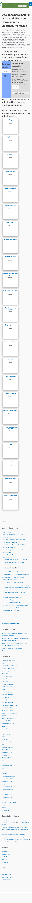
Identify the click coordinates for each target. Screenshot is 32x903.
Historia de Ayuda (6, 742)
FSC (3, 731)
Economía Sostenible (7, 710)
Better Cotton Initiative (8, 676)
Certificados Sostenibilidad (9, 686)
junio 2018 (4, 859)
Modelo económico (7, 755)
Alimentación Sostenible (8, 660)
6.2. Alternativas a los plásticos (12, 608)
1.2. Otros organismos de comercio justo (14, 539)
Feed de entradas (6, 874)
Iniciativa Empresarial (7, 747)
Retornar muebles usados (9, 802)
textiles (4, 807)
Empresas (4, 715)
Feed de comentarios (7, 877)
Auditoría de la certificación (9, 665)
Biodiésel (4, 679)
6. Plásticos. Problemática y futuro (11, 602)
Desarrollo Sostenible (7, 702)
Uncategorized (6, 810)
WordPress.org (6, 879)
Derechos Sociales (7, 692)
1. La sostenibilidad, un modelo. (10, 572)
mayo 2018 (5, 862)
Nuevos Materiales (7, 765)
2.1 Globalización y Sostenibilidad (12, 579)
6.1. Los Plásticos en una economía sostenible (16, 605)
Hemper (4, 736)
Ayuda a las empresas (8, 668)
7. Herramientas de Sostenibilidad (11, 610)
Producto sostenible (7, 789)
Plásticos (4, 773)
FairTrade (4, 726)
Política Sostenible (7, 781)
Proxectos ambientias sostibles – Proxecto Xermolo (16, 827)
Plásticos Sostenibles (7, 778)
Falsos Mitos (5, 728)
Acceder (4, 872)
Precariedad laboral (7, 784)
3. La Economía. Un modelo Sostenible (12, 582)
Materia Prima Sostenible (8, 750)
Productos (4, 792)
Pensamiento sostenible (8, 771)
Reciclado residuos (7, 800)
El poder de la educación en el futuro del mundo (15, 650)
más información (12, 6)
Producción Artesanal (7, 786)
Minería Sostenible (7, 752)
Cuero (3, 689)
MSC (3, 760)
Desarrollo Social (6, 700)
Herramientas (5, 739)
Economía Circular (7, 707)
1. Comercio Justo (6, 532)
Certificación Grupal (7, 684)
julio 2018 (4, 857)
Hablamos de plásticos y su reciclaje (12, 648)
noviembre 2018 (6, 851)
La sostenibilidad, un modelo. (22, 837)
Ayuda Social (5, 673)
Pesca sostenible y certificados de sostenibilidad (15, 839)
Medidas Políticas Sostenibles (10, 623)
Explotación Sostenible (8, 723)
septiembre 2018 (6, 854)
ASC (3, 663)
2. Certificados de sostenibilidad (10, 542)
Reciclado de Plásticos (8, 794)
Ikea (3, 744)
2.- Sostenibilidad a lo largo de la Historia (13, 577)
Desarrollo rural (6, 697)
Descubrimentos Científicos (9, 705)
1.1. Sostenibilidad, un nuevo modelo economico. (16, 574)
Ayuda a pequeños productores (10, 671)
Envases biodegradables (8, 718)
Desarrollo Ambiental (7, 694)
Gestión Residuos (6, 734)
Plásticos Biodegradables (8, 776)
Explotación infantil (7, 721)
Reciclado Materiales (7, 797)
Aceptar (22, 6)
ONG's (3, 768)
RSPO (3, 805)
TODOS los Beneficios (5, 75)
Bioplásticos (5, 681)
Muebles (4, 763)
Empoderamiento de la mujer (9, 713)
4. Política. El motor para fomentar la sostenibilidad (16, 585)
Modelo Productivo (7, 757)
